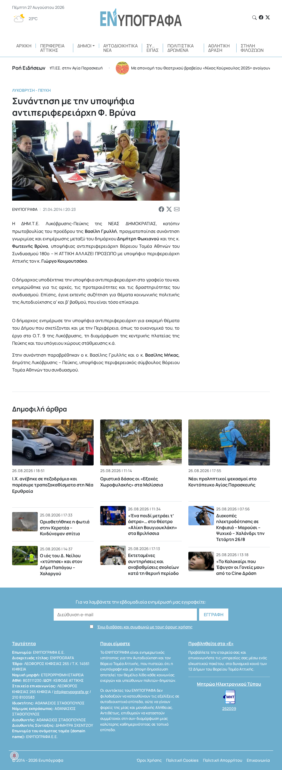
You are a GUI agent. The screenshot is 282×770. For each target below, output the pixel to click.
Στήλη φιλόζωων (252, 48)
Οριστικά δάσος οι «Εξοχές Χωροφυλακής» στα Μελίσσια (131, 482)
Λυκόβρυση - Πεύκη (31, 90)
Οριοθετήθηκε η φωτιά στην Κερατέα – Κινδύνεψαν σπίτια (65, 528)
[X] (267, 17)
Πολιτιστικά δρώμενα (180, 48)
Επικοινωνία (258, 760)
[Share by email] (177, 209)
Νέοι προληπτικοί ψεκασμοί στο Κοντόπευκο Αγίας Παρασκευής (222, 482)
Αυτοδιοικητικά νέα (120, 48)
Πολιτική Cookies (182, 760)
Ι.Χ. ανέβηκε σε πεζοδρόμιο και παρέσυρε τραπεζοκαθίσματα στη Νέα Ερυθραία (52, 485)
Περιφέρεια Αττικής (52, 48)
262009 (229, 708)
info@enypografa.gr (71, 691)
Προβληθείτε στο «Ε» (211, 643)
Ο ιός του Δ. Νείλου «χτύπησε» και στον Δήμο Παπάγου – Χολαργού (61, 565)
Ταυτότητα (24, 643)
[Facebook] (261, 17)
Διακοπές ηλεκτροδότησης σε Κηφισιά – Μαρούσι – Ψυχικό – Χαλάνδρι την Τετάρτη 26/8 (240, 527)
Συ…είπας (153, 48)
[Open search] (254, 17)
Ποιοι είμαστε (115, 643)
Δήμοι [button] (84, 46)
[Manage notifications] (14, 755)
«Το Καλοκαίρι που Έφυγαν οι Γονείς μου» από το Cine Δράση (240, 567)
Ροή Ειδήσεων (28, 67)
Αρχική (23, 46)
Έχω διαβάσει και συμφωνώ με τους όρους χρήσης (144, 626)
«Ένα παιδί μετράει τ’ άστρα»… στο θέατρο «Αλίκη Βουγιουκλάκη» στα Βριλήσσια (152, 525)
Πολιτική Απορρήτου (222, 760)
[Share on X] (169, 209)
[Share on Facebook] (161, 209)
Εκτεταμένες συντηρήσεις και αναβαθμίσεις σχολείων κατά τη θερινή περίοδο (153, 564)
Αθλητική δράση (219, 48)
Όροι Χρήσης (149, 760)
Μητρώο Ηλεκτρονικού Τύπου (229, 684)
